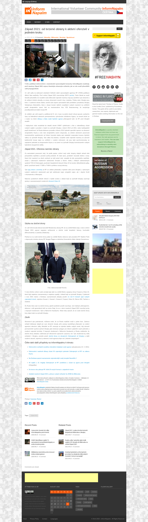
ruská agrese (88, 502)
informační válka (81, 499)
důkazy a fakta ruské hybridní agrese (50, 119)
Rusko (79, 502)
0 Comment (39, 37)
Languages (54, 519)
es (29, 41)
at (64, 41)
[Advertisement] (107, 281)
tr (38, 41)
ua (36, 41)
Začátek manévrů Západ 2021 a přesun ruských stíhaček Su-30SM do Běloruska (54, 374)
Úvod (29, 22)
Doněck (79, 495)
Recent (108, 211)
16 (71, 501)
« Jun (51, 512)
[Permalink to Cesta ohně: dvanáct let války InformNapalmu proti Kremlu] (27, 432)
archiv (72, 95)
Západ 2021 (34, 415)
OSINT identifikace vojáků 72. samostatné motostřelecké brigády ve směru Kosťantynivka (42, 442)
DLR (87, 491)
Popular (97, 211)
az (52, 41)
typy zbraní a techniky (35, 169)
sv (55, 41)
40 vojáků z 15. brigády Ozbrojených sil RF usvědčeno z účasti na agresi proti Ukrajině (59, 362)
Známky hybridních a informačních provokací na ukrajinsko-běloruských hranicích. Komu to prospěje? (76, 454)
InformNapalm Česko (42, 381)
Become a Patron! (106, 151)
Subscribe (99, 203)
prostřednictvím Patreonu (73, 393)
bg (48, 41)
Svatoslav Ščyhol (35, 399)
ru (26, 41)
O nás (47, 22)
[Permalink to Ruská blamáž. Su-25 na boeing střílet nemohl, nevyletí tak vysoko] (94, 227)
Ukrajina (79, 509)
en (42, 41)
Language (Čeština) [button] (30, 1)
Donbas (94, 491)
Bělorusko (54, 37)
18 (55, 504)
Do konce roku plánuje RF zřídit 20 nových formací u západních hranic (51, 369)
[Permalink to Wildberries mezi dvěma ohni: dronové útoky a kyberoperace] (27, 453)
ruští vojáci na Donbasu (83, 506)
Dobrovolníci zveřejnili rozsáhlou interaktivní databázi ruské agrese (50, 347)
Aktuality (47, 37)
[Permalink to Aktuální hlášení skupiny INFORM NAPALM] (94, 217)
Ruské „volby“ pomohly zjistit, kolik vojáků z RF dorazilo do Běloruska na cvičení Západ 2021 (76, 442)
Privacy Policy (34, 519)
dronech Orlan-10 (54, 181)
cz (32, 41)
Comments (118, 211)
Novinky (38, 22)
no (58, 41)
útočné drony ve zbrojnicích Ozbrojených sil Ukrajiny (66, 336)
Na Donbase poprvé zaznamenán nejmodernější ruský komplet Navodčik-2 (53, 358)
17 (51, 504)
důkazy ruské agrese (90, 495)
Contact (56, 22)
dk (61, 41)
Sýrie (95, 506)
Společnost (70, 37)
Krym (91, 499)
